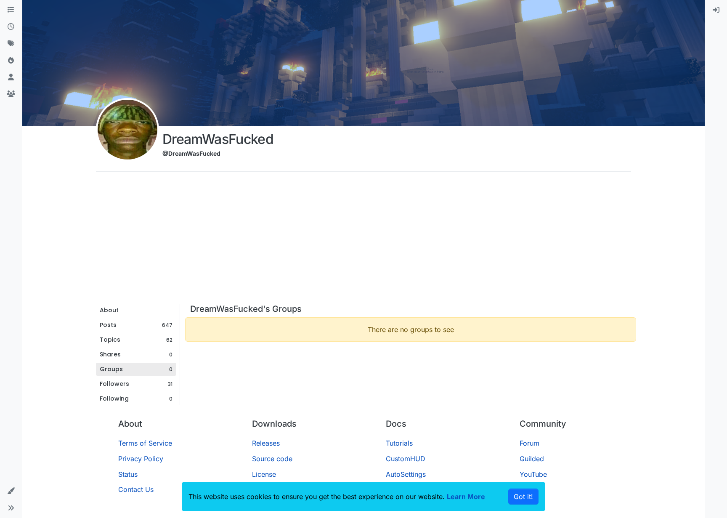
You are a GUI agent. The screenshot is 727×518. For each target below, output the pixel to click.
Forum (529, 443)
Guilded (532, 458)
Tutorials (399, 443)
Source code (272, 458)
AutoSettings (406, 474)
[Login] (716, 10)
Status (128, 474)
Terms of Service (145, 443)
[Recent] (11, 27)
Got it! (523, 496)
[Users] (11, 77)
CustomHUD (405, 458)
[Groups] (11, 94)
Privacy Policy (140, 458)
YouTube (533, 474)
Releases (266, 443)
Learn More (466, 496)
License (264, 474)
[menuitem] (716, 10)
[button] (11, 491)
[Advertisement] (363, 241)
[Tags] (11, 43)
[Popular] (11, 60)
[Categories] (11, 10)
